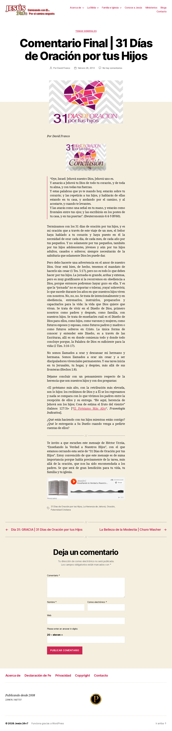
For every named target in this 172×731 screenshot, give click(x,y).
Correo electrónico (97, 602)
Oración (111, 506)
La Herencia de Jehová (94, 506)
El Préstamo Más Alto (90, 408)
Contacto (162, 11)
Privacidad (63, 675)
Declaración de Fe (37, 675)
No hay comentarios (112, 68)
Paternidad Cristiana (61, 509)
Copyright (82, 675)
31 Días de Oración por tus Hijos (66, 506)
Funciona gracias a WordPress (47, 723)
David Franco (63, 68)
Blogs (164, 7)
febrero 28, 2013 (86, 68)
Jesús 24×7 (21, 723)
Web (49, 615)
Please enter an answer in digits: (62, 629)
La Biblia (91, 7)
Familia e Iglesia (110, 7)
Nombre (52, 602)
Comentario (53, 575)
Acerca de (75, 7)
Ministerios (151, 7)
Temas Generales (86, 31)
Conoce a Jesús (133, 7)
